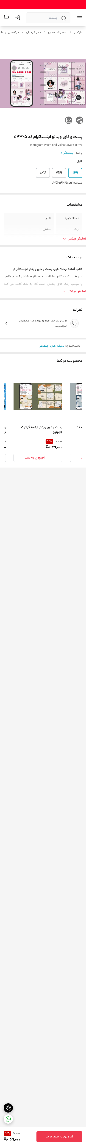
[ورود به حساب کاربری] (18, 18)
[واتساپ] (8, 1119)
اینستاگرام (67, 153)
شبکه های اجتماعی (51, 346)
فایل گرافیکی (33, 32)
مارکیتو (78, 32)
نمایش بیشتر (77, 239)
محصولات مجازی (57, 32)
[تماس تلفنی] (8, 1108)
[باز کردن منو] (78, 17)
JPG (75, 173)
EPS (43, 173)
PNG (59, 173)
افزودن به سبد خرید (59, 1136)
